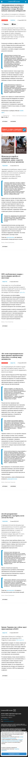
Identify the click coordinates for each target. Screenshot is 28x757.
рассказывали (10, 237)
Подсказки (5, 165)
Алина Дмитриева (9, 242)
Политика (12, 20)
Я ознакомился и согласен (14, 753)
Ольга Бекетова (9, 322)
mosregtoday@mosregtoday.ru (8, 721)
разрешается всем (12, 479)
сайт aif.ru (22, 292)
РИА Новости (20, 640)
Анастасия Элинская (10, 482)
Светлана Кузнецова (21, 115)
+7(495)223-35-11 (6, 719)
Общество (4, 281)
